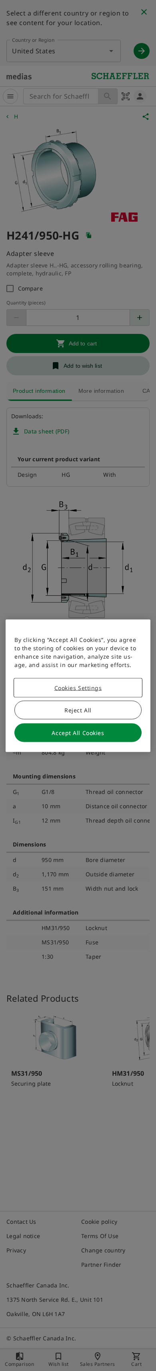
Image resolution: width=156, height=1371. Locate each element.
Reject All (78, 710)
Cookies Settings (78, 687)
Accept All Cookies (78, 732)
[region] (78, 685)
